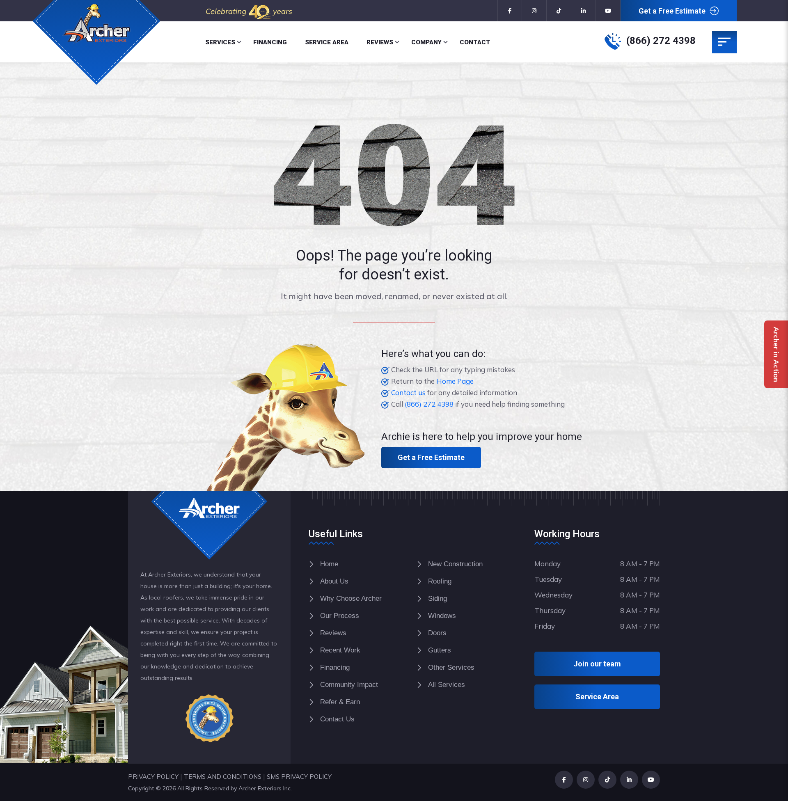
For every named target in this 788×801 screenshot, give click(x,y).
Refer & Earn (340, 702)
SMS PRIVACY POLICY (299, 776)
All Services (446, 685)
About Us (334, 581)
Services (220, 42)
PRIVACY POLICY (153, 776)
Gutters (439, 650)
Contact (475, 42)
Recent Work (340, 650)
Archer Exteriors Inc (264, 788)
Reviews (380, 42)
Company (426, 42)
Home (329, 564)
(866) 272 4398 (661, 40)
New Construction (455, 564)
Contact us (408, 392)
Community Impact (349, 685)
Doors (437, 633)
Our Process (339, 616)
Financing (270, 42)
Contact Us (337, 719)
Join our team (597, 663)
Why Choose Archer (351, 598)
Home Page (455, 381)
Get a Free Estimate (672, 11)
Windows (442, 616)
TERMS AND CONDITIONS (222, 776)
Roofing (439, 581)
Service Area (326, 42)
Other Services (451, 667)
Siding (437, 598)
